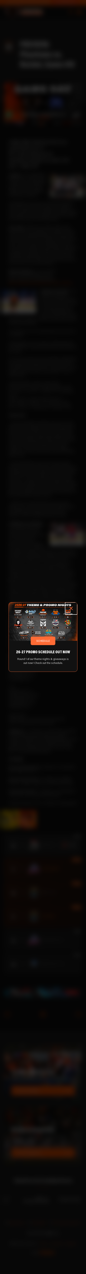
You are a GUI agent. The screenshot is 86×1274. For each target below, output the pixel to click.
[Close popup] (71, 608)
